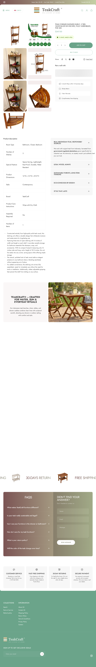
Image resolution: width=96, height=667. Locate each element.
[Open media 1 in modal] (15, 35)
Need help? (89, 59)
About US (21, 607)
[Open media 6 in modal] (39, 96)
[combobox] (87, 2)
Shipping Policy (23, 613)
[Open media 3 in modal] (15, 63)
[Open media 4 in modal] (39, 63)
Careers (20, 625)
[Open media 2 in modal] (39, 35)
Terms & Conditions (24, 619)
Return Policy (22, 616)
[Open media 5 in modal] (15, 96)
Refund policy (7, 613)
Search (5, 607)
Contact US (21, 610)
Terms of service (8, 610)
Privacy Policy (22, 622)
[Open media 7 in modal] (15, 120)
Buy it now (74, 52)
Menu (8, 10)
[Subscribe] (42, 654)
